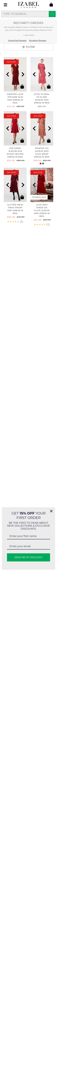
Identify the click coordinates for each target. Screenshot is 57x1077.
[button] (7, 74)
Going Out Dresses (17, 41)
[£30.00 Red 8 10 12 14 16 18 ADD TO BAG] (41, 74)
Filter (30, 46)
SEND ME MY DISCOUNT (28, 557)
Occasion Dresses (37, 41)
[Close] (51, 511)
